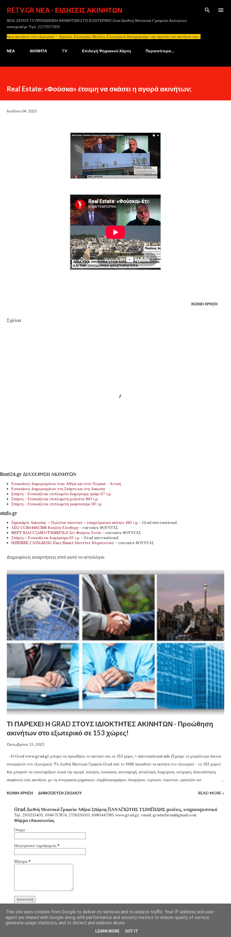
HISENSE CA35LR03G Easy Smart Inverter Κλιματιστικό (62, 542)
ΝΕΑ (11, 50)
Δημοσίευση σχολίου (60, 792)
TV (64, 50)
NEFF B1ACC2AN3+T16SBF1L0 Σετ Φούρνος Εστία (56, 532)
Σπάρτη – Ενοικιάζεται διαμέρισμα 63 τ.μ (45, 537)
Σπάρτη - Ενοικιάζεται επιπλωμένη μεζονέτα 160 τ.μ (54, 498)
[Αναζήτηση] (207, 10)
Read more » (211, 792)
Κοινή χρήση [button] (204, 303)
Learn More (107, 931)
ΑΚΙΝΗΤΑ (38, 50)
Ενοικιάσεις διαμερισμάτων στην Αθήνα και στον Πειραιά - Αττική (66, 483)
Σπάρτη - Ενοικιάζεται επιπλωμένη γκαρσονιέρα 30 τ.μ (56, 503)
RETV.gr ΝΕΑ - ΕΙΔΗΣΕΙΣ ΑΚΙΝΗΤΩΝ (64, 10)
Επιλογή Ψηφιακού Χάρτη (106, 50)
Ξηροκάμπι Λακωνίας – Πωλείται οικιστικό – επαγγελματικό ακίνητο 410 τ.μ (74, 522)
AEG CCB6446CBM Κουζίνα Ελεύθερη (44, 527)
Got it (131, 931)
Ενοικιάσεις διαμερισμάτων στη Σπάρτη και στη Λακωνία (58, 488)
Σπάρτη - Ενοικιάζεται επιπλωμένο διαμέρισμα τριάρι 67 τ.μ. (61, 493)
